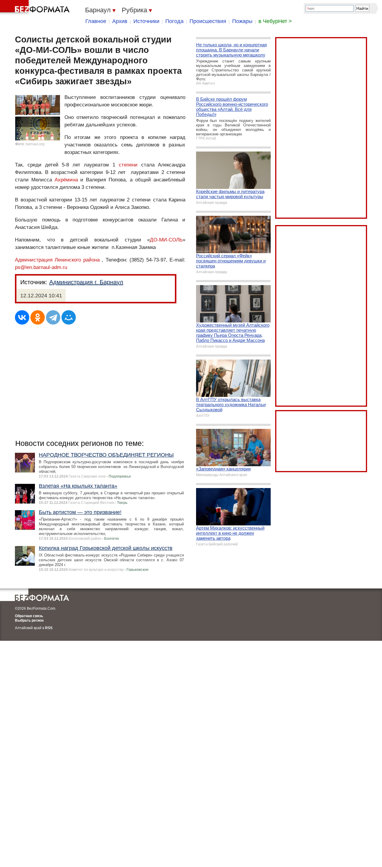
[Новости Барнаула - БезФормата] (36, 7)
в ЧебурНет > (275, 21)
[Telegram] (53, 317)
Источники (146, 21)
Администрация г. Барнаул (86, 282)
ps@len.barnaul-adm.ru (41, 267)
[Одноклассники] (37, 317)
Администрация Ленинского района (57, 260)
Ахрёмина (66, 180)
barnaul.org (35, 144)
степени (128, 165)
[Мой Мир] (68, 317)
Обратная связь (29, 616)
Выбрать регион (29, 620)
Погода (174, 21)
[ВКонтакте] (22, 317)
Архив (119, 21)
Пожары (242, 21)
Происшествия (208, 21)
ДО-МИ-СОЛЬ (166, 240)
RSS (49, 628)
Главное (95, 21)
